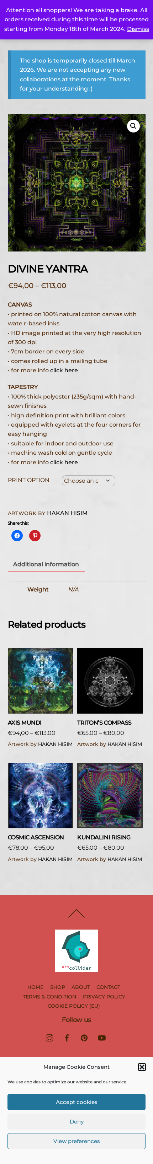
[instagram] (49, 1037)
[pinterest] (84, 1037)
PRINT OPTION (28, 480)
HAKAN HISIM (67, 513)
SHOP (57, 987)
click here (64, 370)
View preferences (76, 1141)
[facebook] (67, 1037)
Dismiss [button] (138, 29)
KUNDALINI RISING (103, 837)
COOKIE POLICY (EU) (74, 1006)
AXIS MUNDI (25, 722)
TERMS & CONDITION (49, 997)
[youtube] (102, 1037)
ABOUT (81, 987)
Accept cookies (76, 1102)
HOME (35, 987)
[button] (142, 1067)
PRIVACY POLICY (104, 997)
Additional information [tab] (46, 564)
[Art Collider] (76, 969)
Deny (77, 1121)
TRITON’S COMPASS (104, 722)
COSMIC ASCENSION (36, 837)
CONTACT (108, 987)
